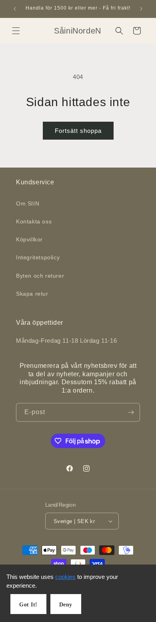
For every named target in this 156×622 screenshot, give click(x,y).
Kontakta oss (34, 221)
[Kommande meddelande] (141, 9)
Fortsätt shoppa (78, 130)
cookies (65, 576)
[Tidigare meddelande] (15, 9)
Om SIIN (27, 203)
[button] (16, 30)
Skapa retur (32, 293)
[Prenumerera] (131, 412)
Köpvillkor (29, 239)
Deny (65, 605)
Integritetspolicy (38, 257)
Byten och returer (40, 275)
